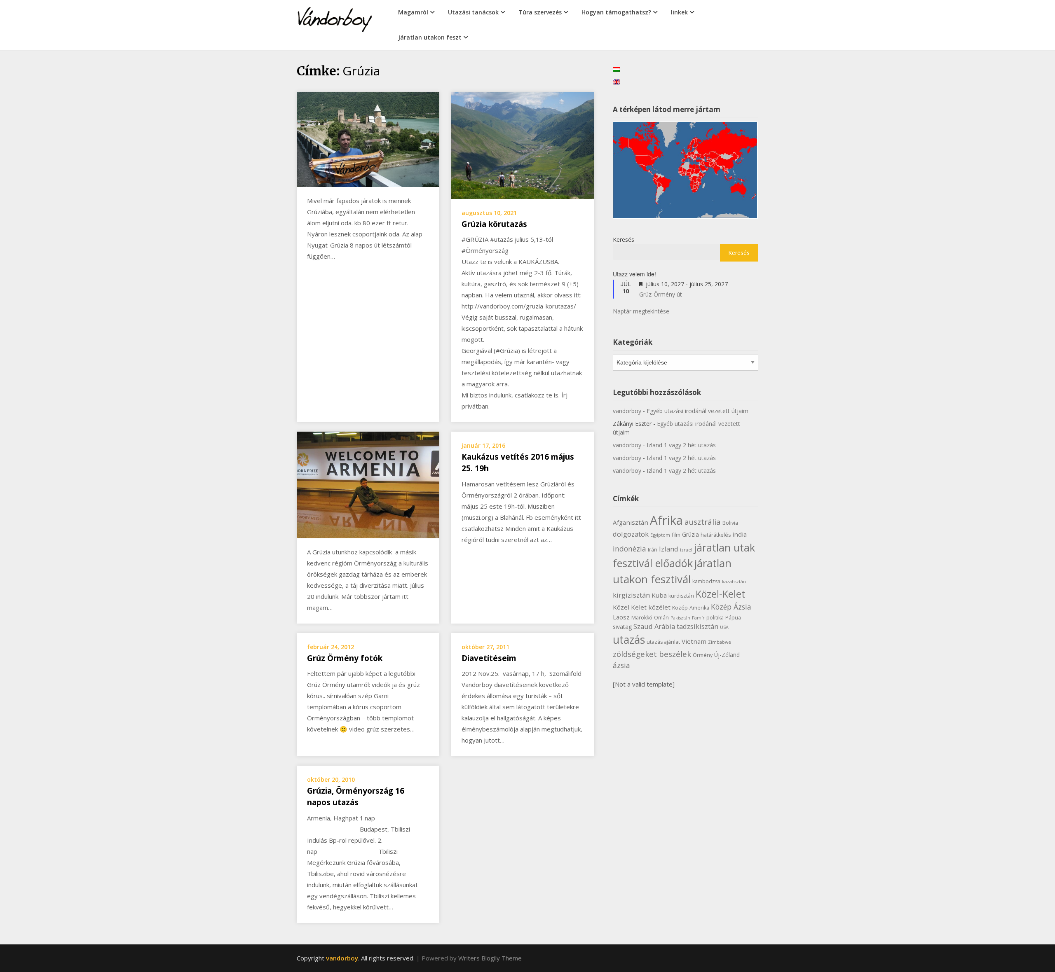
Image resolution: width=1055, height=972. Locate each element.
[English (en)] (616, 81)
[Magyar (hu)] (616, 68)
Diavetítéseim (489, 658)
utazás (629, 639)
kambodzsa (706, 581)
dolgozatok (631, 534)
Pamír (698, 618)
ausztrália (703, 521)
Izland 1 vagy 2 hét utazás (681, 445)
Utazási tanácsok (473, 12)
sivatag (622, 627)
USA (724, 627)
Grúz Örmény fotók (344, 658)
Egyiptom (660, 535)
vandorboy (627, 411)
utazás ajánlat (663, 641)
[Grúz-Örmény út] (368, 138)
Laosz (621, 617)
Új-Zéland (727, 655)
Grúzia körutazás (494, 224)
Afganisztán (630, 522)
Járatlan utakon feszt (430, 37)
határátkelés (716, 534)
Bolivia (730, 522)
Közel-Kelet (720, 593)
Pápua (733, 617)
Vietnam (694, 641)
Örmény (703, 655)
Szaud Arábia (654, 626)
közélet (659, 607)
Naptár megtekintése (641, 311)
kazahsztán (734, 581)
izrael (686, 550)
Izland (668, 549)
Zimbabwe (719, 642)
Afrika (666, 520)
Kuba (659, 595)
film (676, 534)
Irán (652, 549)
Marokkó (641, 617)
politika (715, 617)
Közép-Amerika (690, 607)
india (739, 534)
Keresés (623, 239)
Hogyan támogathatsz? (616, 12)
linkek (679, 12)
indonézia (629, 549)
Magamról (413, 12)
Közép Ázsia (731, 607)
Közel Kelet (630, 607)
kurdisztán (681, 595)
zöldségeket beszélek (652, 654)
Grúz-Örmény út (660, 294)
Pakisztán (680, 618)
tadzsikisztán (697, 626)
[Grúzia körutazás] (522, 144)
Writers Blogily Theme (490, 958)
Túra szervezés (540, 12)
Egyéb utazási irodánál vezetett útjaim (697, 411)
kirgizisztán (631, 595)
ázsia (621, 665)
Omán (661, 617)
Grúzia (690, 534)
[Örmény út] (368, 484)
